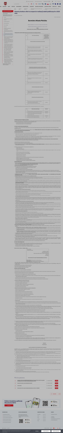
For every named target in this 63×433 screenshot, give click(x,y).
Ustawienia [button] (37, 431)
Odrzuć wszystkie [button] (46, 431)
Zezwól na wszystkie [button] (56, 431)
